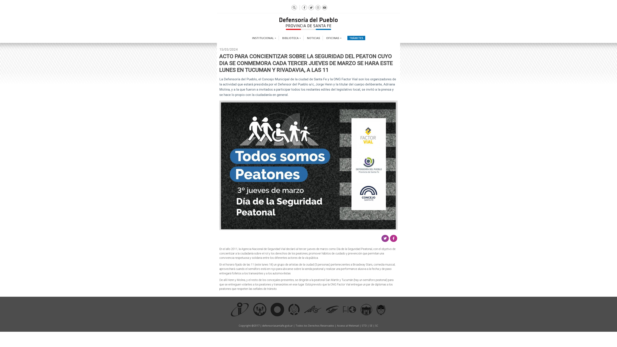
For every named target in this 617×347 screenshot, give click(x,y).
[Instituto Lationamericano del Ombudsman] (313, 309)
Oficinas (333, 38)
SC (376, 325)
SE (371, 325)
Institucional (263, 38)
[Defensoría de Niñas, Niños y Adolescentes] (294, 309)
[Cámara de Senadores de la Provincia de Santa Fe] (381, 309)
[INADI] (277, 309)
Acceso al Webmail (348, 325)
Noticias (313, 38)
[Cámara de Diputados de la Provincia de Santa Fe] (366, 309)
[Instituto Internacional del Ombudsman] (240, 309)
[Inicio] (308, 23)
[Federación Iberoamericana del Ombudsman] (349, 309)
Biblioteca (290, 38)
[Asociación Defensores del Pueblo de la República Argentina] (332, 309)
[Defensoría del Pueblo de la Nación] (260, 309)
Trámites (356, 38)
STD (364, 325)
